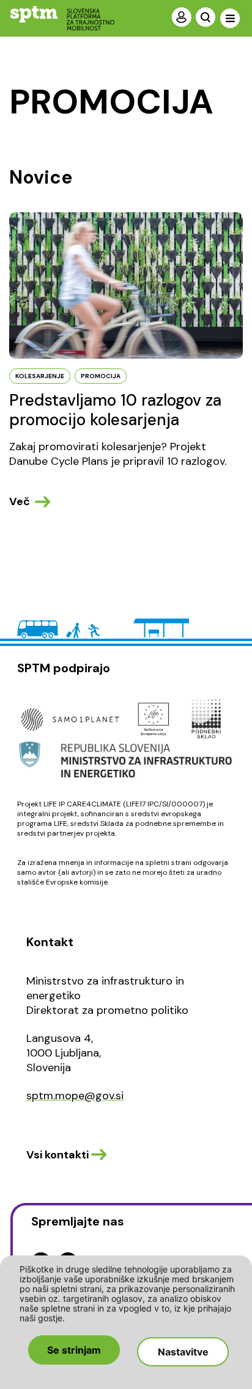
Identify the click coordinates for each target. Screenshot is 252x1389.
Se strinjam (74, 1350)
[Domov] (52, 18)
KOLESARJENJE (39, 376)
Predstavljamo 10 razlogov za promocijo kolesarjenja (115, 410)
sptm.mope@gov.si (75, 1095)
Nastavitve (183, 1352)
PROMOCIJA (100, 376)
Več (19, 501)
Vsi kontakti (57, 1154)
